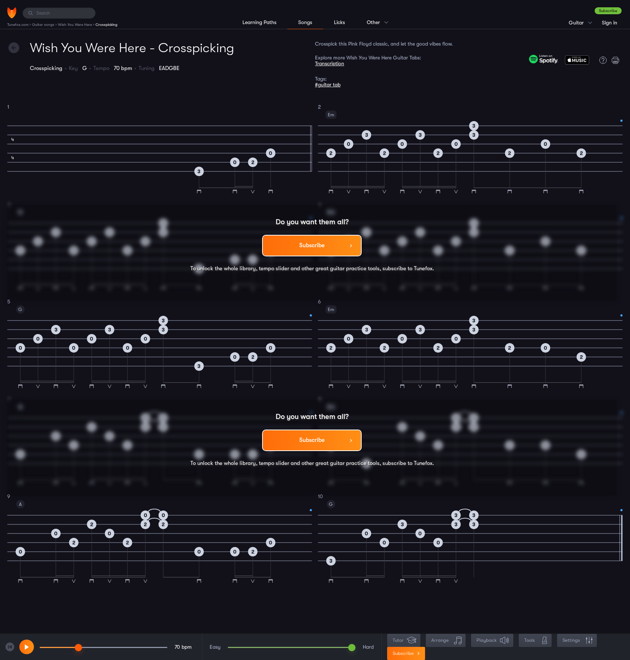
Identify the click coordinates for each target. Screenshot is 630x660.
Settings (571, 640)
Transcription (329, 63)
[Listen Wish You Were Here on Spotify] (543, 59)
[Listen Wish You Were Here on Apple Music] (577, 62)
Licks (339, 22)
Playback (487, 640)
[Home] (11, 12)
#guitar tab (328, 85)
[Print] (617, 60)
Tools (529, 640)
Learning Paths (259, 22)
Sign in (609, 23)
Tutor (398, 640)
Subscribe (608, 10)
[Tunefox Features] (601, 60)
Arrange (440, 640)
